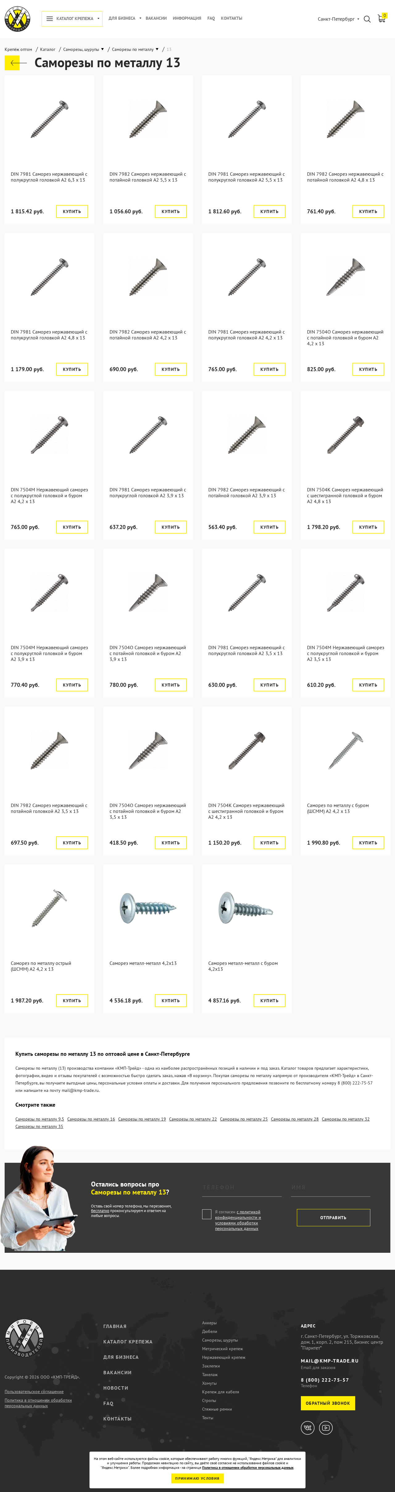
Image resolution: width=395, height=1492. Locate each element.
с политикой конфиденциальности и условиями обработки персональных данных (238, 1220)
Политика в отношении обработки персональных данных (38, 1402)
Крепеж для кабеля (220, 1392)
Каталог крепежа (74, 18)
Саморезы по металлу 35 (39, 1126)
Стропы (209, 1400)
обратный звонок (328, 1403)
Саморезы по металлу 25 (244, 1119)
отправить (333, 1217)
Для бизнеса (122, 18)
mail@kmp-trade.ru (330, 1361)
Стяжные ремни (217, 1409)
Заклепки (211, 1366)
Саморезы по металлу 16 (91, 1119)
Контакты (231, 18)
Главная (115, 1326)
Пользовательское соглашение (34, 1391)
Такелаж (210, 1374)
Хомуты (209, 1383)
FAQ (211, 18)
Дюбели (209, 1331)
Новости (115, 1388)
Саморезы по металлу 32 (346, 1119)
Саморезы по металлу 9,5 (39, 1119)
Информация (187, 18)
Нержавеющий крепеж (223, 1357)
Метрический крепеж (222, 1348)
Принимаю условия (197, 1478)
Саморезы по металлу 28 (295, 1119)
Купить (72, 211)
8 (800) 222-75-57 (325, 1380)
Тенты (207, 1417)
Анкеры (209, 1323)
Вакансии (156, 18)
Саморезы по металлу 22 (193, 1119)
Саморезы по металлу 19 (142, 1119)
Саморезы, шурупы (220, 1340)
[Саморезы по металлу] (16, 62)
